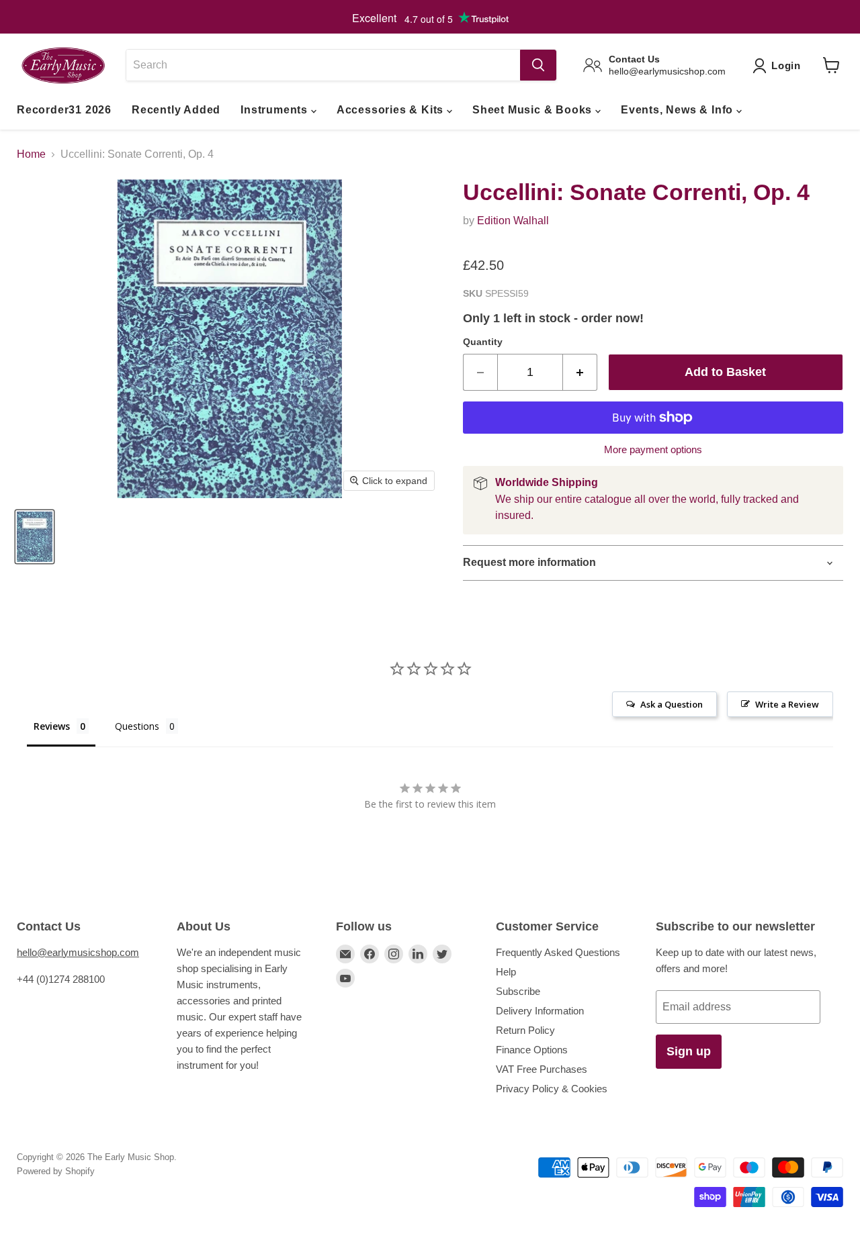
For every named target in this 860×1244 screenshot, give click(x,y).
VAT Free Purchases (541, 1069)
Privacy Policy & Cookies (551, 1088)
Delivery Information (540, 1010)
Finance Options (532, 1049)
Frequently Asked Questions (558, 952)
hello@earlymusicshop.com (78, 952)
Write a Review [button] (787, 704)
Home (31, 154)
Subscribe (518, 991)
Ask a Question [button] (671, 704)
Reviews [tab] (52, 726)
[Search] (538, 65)
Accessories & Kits (392, 109)
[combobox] (322, 65)
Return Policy (525, 1030)
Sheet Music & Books (533, 109)
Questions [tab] (137, 726)
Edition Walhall (513, 220)
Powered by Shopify (56, 1171)
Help (506, 971)
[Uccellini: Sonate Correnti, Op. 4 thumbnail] (34, 536)
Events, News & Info (678, 109)
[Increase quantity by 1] (580, 372)
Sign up (688, 1051)
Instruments (276, 109)
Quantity (483, 341)
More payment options (653, 449)
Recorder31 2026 (64, 109)
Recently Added (176, 109)
